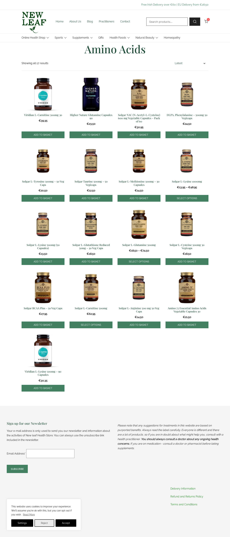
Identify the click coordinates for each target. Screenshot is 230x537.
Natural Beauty (145, 37)
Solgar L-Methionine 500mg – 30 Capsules (139, 183)
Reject (44, 523)
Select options (187, 198)
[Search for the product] (194, 22)
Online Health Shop (33, 37)
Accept (66, 523)
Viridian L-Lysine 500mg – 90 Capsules (43, 373)
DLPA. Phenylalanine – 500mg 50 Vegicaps (187, 116)
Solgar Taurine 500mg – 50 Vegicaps (91, 183)
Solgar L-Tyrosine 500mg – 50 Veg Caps (43, 183)
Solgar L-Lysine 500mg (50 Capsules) (43, 246)
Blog (90, 21)
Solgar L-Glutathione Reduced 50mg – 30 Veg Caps (91, 246)
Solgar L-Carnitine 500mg (91, 308)
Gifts (101, 37)
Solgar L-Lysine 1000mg (187, 181)
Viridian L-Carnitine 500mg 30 (43, 115)
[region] (44, 514)
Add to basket (43, 134)
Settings (22, 523)
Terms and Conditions (183, 504)
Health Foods (118, 37)
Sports (59, 37)
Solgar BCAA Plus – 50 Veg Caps (43, 308)
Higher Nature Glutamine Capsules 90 (91, 116)
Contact (125, 21)
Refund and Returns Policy (186, 496)
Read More (29, 514)
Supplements (80, 37)
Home (59, 21)
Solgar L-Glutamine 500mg (139, 245)
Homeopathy (172, 37)
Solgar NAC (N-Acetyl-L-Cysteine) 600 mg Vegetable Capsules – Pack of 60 (139, 118)
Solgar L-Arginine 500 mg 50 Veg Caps (139, 309)
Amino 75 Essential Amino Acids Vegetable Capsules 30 (187, 309)
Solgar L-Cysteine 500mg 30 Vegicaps (187, 246)
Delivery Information (182, 488)
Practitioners (106, 21)
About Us (75, 21)
